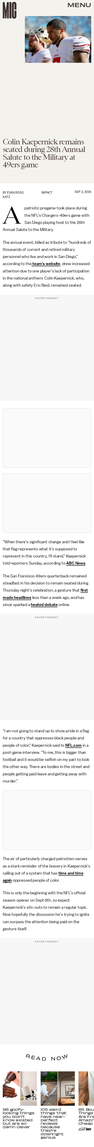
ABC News (75, 563)
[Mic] (9, 10)
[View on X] (47, 438)
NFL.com (73, 745)
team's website (45, 264)
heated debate (44, 605)
